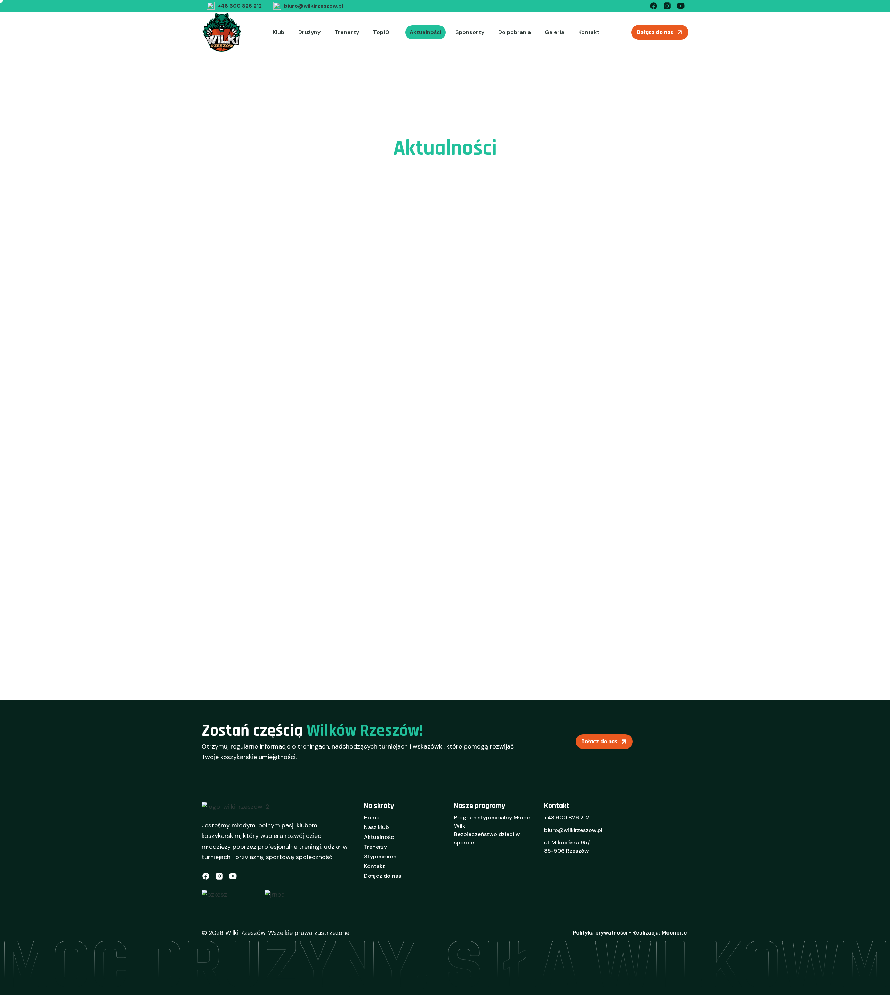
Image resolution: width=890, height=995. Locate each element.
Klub (278, 32)
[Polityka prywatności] (600, 933)
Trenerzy (346, 32)
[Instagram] (667, 5)
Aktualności (426, 32)
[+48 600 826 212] (233, 6)
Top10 (381, 32)
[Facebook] (653, 5)
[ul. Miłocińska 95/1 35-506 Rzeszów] (616, 849)
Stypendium (380, 856)
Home (371, 817)
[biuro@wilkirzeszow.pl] (307, 6)
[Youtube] (681, 5)
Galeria (554, 32)
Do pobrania (514, 32)
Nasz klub (376, 827)
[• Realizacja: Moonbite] (658, 933)
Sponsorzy (469, 32)
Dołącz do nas (382, 876)
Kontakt (588, 32)
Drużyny (309, 32)
